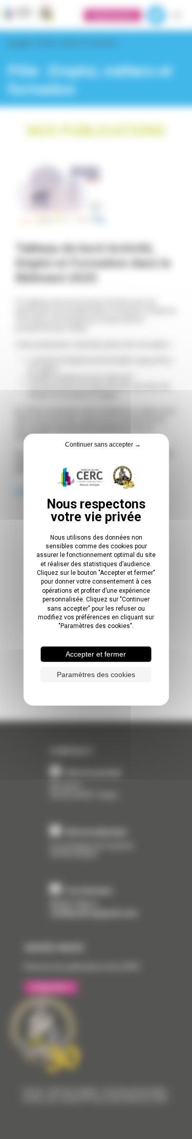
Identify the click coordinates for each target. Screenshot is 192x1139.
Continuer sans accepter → (103, 444)
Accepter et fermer (96, 654)
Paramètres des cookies (96, 674)
